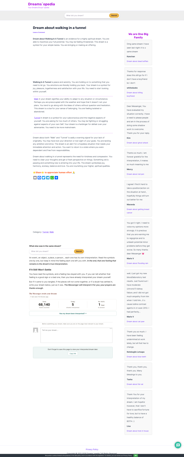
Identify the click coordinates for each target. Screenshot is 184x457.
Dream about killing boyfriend (135, 94)
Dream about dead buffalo (137, 61)
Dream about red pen (135, 174)
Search (114, 15)
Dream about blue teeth (136, 357)
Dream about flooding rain (137, 263)
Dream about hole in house (138, 431)
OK (136, 455)
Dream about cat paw (135, 321)
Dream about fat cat (135, 384)
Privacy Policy (92, 449)
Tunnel (37, 118)
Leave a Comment (39, 32)
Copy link (73, 353)
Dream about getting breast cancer (138, 211)
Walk (36, 99)
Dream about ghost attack (137, 143)
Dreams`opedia (41, 4)
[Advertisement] (73, 65)
